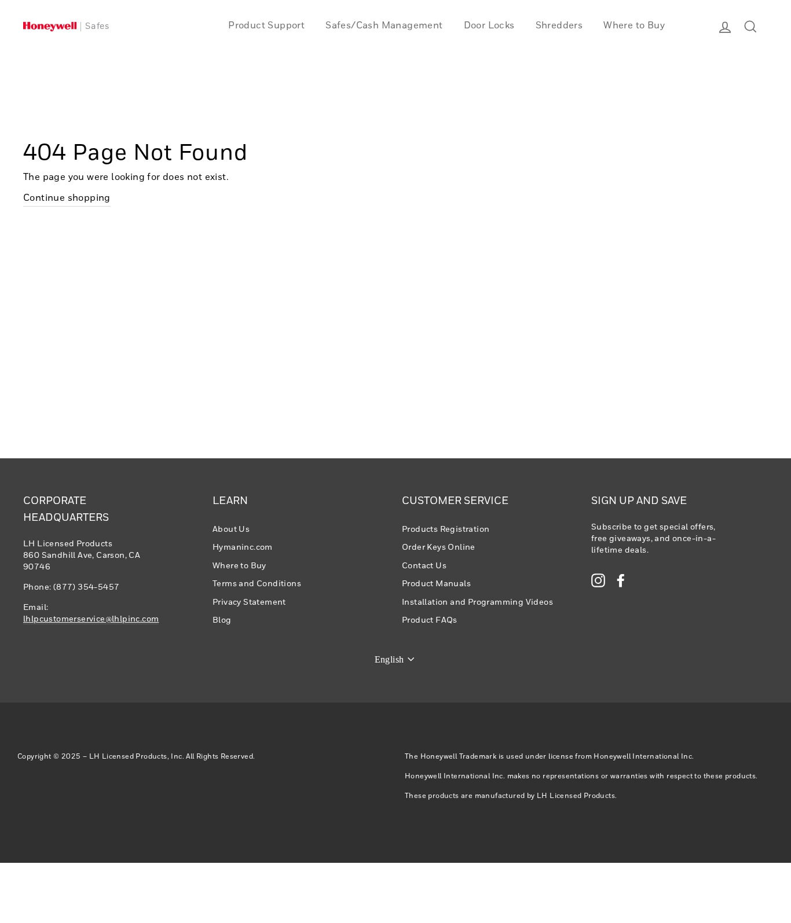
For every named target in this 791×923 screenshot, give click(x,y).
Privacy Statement (249, 602)
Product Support (266, 26)
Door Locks (489, 26)
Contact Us (424, 566)
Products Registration (445, 529)
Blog (222, 620)
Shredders (559, 26)
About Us (231, 529)
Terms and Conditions (257, 584)
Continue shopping (67, 198)
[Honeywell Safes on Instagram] (598, 580)
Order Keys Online (438, 547)
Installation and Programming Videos (477, 602)
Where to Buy (634, 26)
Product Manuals (436, 584)
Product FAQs (429, 620)
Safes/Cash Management (383, 26)
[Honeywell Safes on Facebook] (621, 580)
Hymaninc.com (243, 547)
